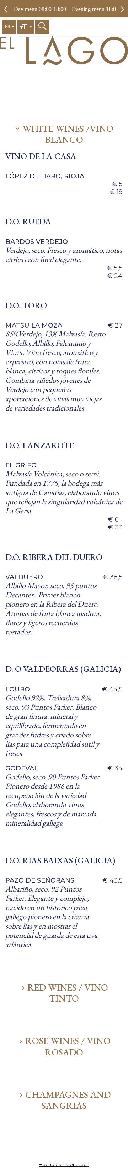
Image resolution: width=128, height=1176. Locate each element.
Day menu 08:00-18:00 (40, 9)
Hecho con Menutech (64, 1164)
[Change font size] (25, 27)
